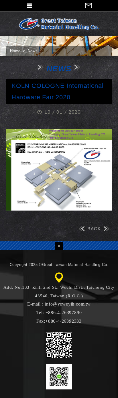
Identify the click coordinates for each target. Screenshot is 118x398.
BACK (94, 228)
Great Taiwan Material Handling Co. (59, 23)
